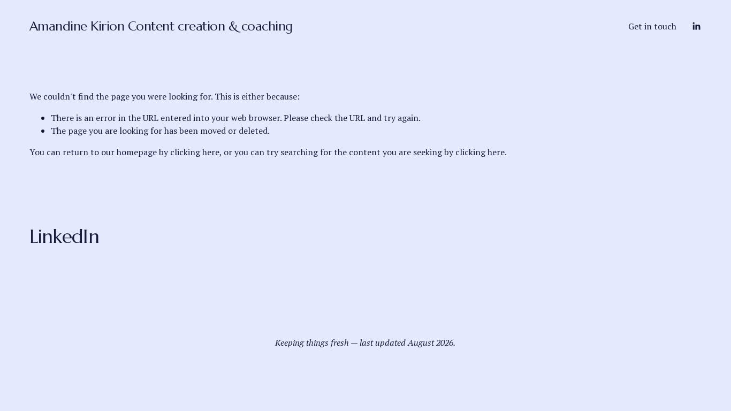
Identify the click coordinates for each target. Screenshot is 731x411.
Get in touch (652, 26)
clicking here (194, 152)
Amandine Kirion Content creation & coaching (161, 26)
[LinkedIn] (696, 26)
